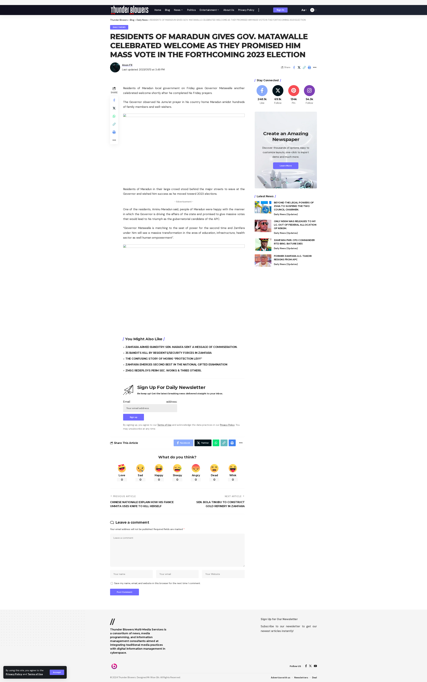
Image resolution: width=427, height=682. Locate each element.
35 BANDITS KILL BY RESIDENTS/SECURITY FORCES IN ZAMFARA (168, 352)
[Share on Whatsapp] (114, 116)
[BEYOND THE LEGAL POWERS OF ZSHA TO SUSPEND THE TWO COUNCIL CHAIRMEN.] (263, 207)
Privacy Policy (14, 674)
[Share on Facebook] (294, 67)
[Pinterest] (293, 95)
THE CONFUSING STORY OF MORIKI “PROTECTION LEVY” (163, 358)
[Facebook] (262, 95)
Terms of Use (35, 674)
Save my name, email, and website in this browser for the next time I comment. (157, 583)
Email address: (150, 401)
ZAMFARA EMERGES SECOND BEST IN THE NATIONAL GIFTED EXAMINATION (176, 364)
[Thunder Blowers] (129, 10)
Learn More (286, 165)
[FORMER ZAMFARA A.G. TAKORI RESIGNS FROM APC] (263, 260)
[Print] (309, 67)
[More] (314, 67)
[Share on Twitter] (299, 67)
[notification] (292, 10)
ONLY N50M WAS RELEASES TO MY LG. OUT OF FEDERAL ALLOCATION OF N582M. (295, 225)
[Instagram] (309, 95)
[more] (258, 10)
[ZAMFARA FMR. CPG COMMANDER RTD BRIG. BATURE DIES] (263, 244)
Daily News (119, 27)
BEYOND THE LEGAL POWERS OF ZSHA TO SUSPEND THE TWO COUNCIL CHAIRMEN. (294, 206)
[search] (297, 10)
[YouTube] (315, 666)
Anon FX (127, 65)
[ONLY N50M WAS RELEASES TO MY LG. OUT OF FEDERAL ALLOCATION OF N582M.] (263, 226)
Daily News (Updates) (286, 214)
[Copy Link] (304, 67)
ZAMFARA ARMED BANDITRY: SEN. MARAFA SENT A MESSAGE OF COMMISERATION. (181, 347)
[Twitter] (277, 95)
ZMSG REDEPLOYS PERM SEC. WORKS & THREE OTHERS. (163, 370)
